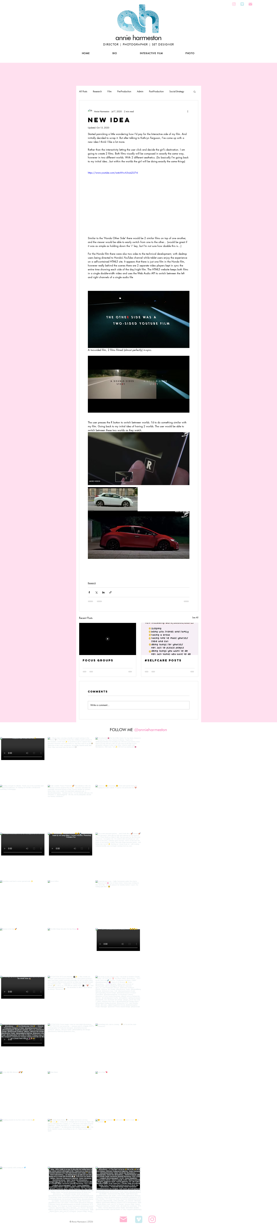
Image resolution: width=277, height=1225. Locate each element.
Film (109, 91)
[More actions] (187, 111)
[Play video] (138, 199)
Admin (140, 91)
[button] (163, 33)
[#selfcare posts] (169, 639)
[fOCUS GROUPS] (107, 639)
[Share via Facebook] (89, 592)
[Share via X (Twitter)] (96, 592)
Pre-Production (124, 91)
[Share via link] (110, 592)
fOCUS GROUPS (98, 660)
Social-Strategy (176, 91)
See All (195, 617)
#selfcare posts (163, 660)
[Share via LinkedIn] (103, 592)
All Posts (83, 91)
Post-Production (156, 91)
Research (97, 91)
